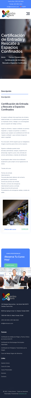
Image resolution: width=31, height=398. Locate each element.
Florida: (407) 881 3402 (15, 4)
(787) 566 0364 (14, 320)
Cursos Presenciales (17, 57)
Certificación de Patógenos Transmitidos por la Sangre (14, 349)
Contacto (3, 376)
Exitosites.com (23, 393)
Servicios (3, 373)
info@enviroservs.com (13, 6)
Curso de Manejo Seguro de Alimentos (11, 353)
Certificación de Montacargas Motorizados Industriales (12, 343)
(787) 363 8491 (5, 320)
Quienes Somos (5, 363)
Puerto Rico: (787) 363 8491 (16, 1)
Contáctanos (10, 265)
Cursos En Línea (5, 366)
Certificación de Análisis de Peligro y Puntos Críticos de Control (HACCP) (15, 338)
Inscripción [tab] (5, 97)
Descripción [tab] (6, 91)
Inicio (3, 57)
